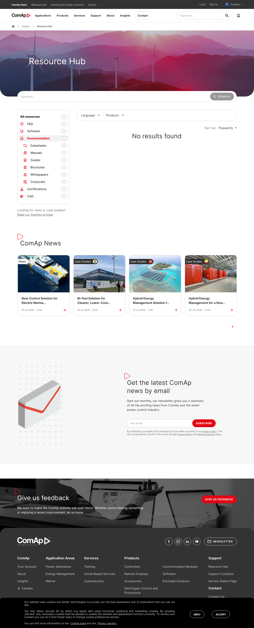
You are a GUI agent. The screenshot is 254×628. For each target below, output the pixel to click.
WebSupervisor (39, 4)
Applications (43, 15)
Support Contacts (221, 574)
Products (62, 15)
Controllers (132, 566)
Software (169, 574)
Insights (125, 15)
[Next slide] (232, 326)
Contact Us (216, 596)
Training (89, 566)
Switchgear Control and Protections (141, 590)
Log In (203, 4)
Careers (92, 4)
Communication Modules (180, 566)
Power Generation (58, 566)
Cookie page (78, 623)
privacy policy (209, 431)
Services (79, 15)
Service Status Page (222, 581)
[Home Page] (13, 26)
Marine (50, 581)
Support (96, 15)
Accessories (132, 581)
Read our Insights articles (35, 214)
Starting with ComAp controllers (67, 4)
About (110, 15)
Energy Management (60, 574)
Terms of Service (206, 434)
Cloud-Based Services (99, 574)
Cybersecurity (94, 581)
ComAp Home (19, 4)
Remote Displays (136, 574)
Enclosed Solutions (176, 581)
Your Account (26, 566)
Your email (136, 423)
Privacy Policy (184, 434)
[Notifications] (238, 15)
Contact (143, 15)
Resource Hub (44, 26)
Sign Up (214, 4)
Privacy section (107, 623)
